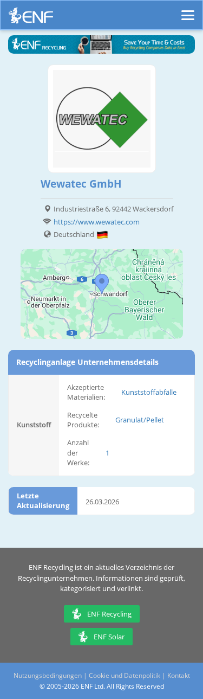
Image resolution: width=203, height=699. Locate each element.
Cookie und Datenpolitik (124, 675)
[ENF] (31, 18)
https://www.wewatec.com (97, 222)
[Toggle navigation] (187, 10)
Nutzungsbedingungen (48, 675)
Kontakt (178, 675)
